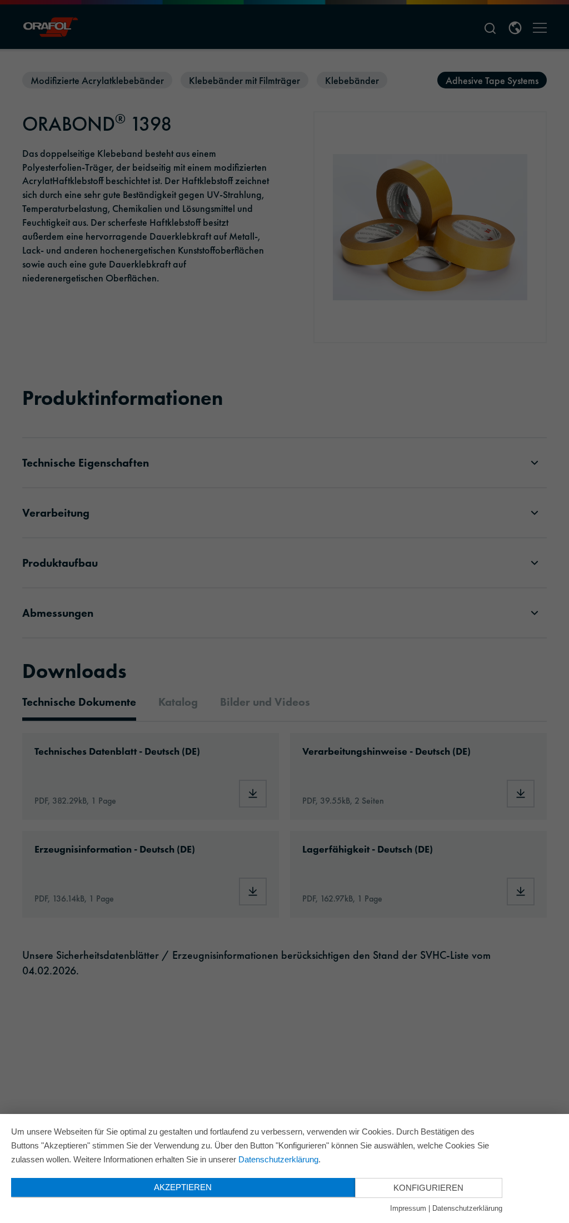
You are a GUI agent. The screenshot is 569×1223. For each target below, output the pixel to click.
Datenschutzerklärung (278, 1159)
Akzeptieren (183, 1187)
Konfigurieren (428, 1187)
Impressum (408, 1208)
